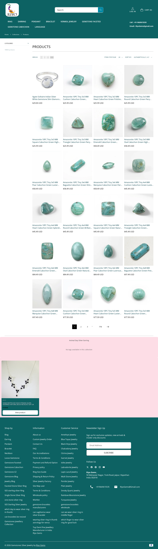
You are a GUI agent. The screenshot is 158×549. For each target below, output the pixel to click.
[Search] (100, 9)
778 (100, 327)
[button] (146, 10)
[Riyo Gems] (12, 10)
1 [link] (74, 327)
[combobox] (79, 10)
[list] (41, 57)
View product (20, 412)
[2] (45, 57)
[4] (52, 57)
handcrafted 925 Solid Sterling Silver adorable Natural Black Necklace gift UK (18, 403)
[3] (47, 57)
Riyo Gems (40, 545)
